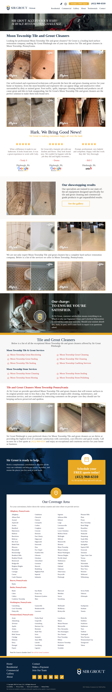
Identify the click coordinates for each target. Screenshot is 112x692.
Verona (83, 558)
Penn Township (63, 637)
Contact (102, 8)
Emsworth (38, 544)
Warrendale (84, 563)
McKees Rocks (62, 533)
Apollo (14, 626)
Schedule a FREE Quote (79, 4)
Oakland (60, 566)
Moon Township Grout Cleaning (74, 354)
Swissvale (84, 550)
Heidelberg (38, 569)
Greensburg (38, 623)
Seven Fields (85, 591)
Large (59, 523)
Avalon (14, 525)
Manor (60, 621)
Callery (14, 596)
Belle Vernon (16, 634)
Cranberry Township (18, 599)
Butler (14, 591)
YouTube (51, 677)
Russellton (84, 528)
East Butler (38, 591)
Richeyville (61, 611)
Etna (36, 547)
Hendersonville (39, 608)
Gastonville (38, 606)
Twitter (45, 677)
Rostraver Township (64, 642)
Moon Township (63, 547)
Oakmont (61, 569)
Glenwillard (38, 561)
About (83, 8)
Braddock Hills (16, 555)
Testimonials (92, 8)
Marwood (61, 591)
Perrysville (61, 574)
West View (84, 569)
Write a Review (61, 4)
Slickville (84, 618)
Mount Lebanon (63, 550)
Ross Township (85, 523)
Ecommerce (93, 687)
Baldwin (14, 533)
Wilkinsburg (85, 577)
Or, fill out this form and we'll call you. (86, 480)
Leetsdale (61, 528)
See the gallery (75, 203)
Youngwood (84, 642)
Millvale (60, 539)
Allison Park (16, 517)
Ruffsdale (61, 645)
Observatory (62, 572)
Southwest (84, 623)
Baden (14, 584)
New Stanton (62, 634)
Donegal (14, 645)
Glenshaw (38, 558)
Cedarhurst (38, 514)
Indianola (38, 577)
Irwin (36, 634)
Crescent (37, 531)
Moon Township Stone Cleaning (24, 373)
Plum (82, 517)
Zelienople (84, 596)
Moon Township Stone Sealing (73, 373)
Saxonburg (61, 599)
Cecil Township (17, 608)
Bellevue (14, 539)
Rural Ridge (84, 525)
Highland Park (39, 572)
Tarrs (82, 629)
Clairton (37, 520)
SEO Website (86, 687)
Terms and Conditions (32, 686)
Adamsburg (15, 621)
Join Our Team (39, 670)
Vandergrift (84, 634)
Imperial (37, 574)
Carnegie (15, 572)
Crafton (37, 525)
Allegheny (15, 514)
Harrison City (39, 626)
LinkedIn (56, 677)
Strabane (83, 608)
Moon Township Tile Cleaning (73, 359)
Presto (83, 520)
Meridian (61, 593)
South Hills (84, 539)
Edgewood (38, 539)
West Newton (85, 637)
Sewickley (84, 531)
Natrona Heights (63, 555)
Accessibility (10, 686)
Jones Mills (38, 640)
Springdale (84, 544)
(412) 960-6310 (98, 3)
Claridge (14, 637)
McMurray (61, 608)
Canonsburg (15, 606)
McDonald (61, 606)
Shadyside (84, 533)
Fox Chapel (38, 550)
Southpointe (84, 606)
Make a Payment (40, 667)
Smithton (84, 621)
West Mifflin (85, 566)
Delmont (14, 640)
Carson (14, 574)
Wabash (83, 561)
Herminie (38, 629)
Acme (14, 618)
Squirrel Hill (85, 547)
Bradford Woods (17, 558)
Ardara (14, 629)
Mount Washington (64, 552)
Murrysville (61, 626)
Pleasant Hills (85, 514)
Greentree (38, 563)
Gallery (76, 8)
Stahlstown (84, 626)
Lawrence (38, 611)
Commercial (66, 8)
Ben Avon (15, 542)
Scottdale (61, 648)
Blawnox (15, 547)
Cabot (14, 593)
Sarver (60, 596)
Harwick (37, 566)
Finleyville (15, 611)
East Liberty (39, 536)
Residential (55, 8)
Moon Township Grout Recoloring (25, 354)
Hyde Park (38, 632)
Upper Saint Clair (86, 555)
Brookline (15, 569)
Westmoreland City (87, 640)
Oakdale (60, 563)
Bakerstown (15, 531)
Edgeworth (38, 542)
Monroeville (62, 542)
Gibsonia (38, 555)
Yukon (83, 645)
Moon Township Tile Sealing (23, 363)
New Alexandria (63, 629)
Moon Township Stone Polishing (74, 377)
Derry (13, 642)
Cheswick (38, 517)
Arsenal (14, 520)
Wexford (83, 572)
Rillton (60, 640)
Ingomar (60, 514)
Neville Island (62, 558)
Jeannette (38, 637)
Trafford (83, 632)
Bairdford (15, 528)
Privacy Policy (20, 686)
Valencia (83, 593)
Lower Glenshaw (63, 531)
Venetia (83, 611)
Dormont (38, 533)
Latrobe (37, 642)
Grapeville (38, 621)
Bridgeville (15, 563)
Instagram (34, 677)
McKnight (61, 536)
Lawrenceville (62, 525)
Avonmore (15, 632)
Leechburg (38, 645)
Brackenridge (16, 552)
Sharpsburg (84, 536)
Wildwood (84, 574)
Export (14, 648)
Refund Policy (45, 686)
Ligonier (37, 648)
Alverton (14, 623)
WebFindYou (102, 687)
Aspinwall (15, 523)
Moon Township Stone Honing (24, 377)
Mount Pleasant (63, 623)
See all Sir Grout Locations (40, 652)
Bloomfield (15, 550)
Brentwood (15, 561)
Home (10, 663)
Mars (36, 599)
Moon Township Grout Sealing (24, 359)
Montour (60, 544)
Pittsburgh (61, 577)
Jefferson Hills (62, 517)
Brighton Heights (17, 566)
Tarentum (84, 552)
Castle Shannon (17, 577)
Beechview (15, 536)
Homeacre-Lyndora (41, 596)
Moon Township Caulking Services (75, 363)
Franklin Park (39, 552)
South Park (84, 542)
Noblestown (61, 561)
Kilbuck (60, 520)
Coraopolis (38, 523)
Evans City (38, 593)
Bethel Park (15, 544)
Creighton (38, 528)
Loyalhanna (61, 618)
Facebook (40, 677)
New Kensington (63, 632)
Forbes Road (39, 618)
